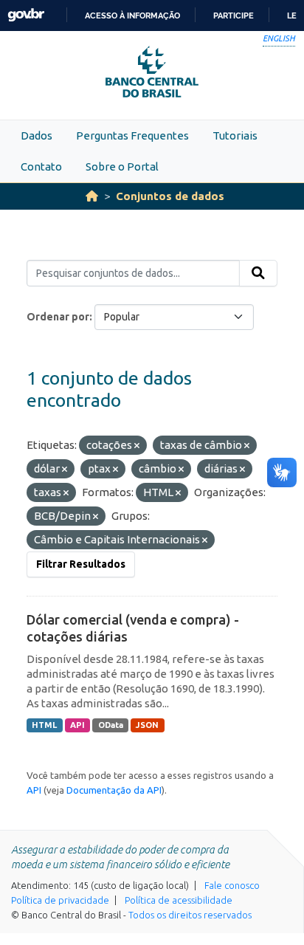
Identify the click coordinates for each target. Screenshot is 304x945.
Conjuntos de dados (170, 196)
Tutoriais (235, 135)
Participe (233, 15)
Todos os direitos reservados (190, 915)
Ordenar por (58, 317)
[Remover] (136, 445)
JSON (147, 725)
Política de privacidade (60, 900)
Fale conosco (232, 885)
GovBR (25, 15)
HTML (44, 725)
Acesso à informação (132, 15)
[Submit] (258, 273)
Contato (41, 166)
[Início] (92, 196)
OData (110, 725)
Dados (36, 135)
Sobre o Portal (122, 166)
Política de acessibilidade (178, 900)
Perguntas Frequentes (132, 135)
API (77, 725)
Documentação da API (114, 790)
